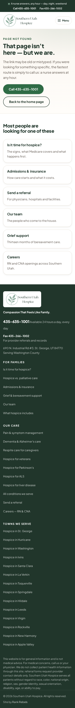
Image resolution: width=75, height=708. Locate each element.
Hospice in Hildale (15, 601)
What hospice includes (18, 413)
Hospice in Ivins (13, 557)
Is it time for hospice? (17, 369)
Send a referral (12, 502)
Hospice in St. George (17, 531)
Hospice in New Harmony (19, 635)
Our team (9, 404)
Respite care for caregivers (21, 450)
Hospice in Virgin (14, 618)
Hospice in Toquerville (17, 583)
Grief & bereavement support (22, 395)
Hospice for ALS (13, 476)
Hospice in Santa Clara (18, 566)
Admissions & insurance (18, 387)
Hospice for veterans (17, 459)
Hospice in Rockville (16, 627)
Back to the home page (26, 102)
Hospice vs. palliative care (20, 378)
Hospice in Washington (18, 548)
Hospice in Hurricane (17, 539)
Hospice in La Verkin (16, 574)
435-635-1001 (16, 321)
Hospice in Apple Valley (18, 644)
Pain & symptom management (23, 433)
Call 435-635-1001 (24, 8)
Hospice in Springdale (17, 592)
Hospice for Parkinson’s (18, 467)
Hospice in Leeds (14, 609)
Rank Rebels (20, 701)
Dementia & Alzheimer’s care (22, 441)
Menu (65, 20)
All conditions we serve (18, 494)
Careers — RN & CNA (16, 511)
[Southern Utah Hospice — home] (20, 20)
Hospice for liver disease (19, 485)
